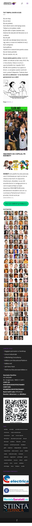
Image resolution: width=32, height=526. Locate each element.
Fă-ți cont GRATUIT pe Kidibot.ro (16, 204)
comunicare (7, 435)
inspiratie (25, 448)
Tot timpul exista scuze (12, 13)
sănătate (21, 463)
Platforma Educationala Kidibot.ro (15, 370)
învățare (17, 466)
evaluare (6, 444)
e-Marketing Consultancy (12, 357)
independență (17, 448)
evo (4, 14)
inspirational (7, 451)
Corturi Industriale (10, 354)
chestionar (6, 432)
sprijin (25, 460)
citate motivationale (16, 432)
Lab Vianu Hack (9, 367)
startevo (6, 463)
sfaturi (20, 460)
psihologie (19, 457)
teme (12, 466)
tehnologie (6, 466)
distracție (6, 441)
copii (13, 435)
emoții (24, 441)
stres (11, 463)
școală (22, 466)
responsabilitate (8, 460)
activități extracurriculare (21, 429)
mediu (5, 454)
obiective (6, 457)
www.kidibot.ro (8, 198)
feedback (23, 444)
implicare (10, 448)
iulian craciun (15, 451)
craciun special (19, 435)
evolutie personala (14, 444)
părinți (25, 457)
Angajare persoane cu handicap (15, 351)
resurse (16, 460)
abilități (6, 429)
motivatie (20, 454)
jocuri (21, 451)
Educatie (18, 441)
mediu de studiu (13, 454)
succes (15, 463)
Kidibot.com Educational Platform (15, 360)
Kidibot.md (8, 363)
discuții (25, 438)
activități (11, 429)
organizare (13, 457)
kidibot (26, 451)
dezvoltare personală (16, 438)
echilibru (12, 441)
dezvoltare (6, 438)
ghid (5, 448)
